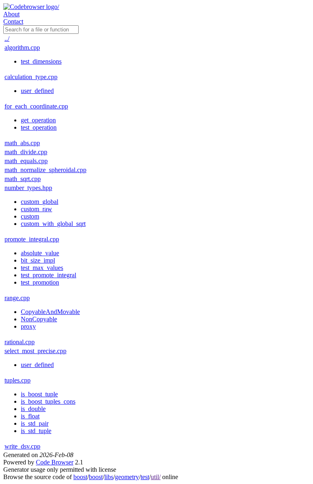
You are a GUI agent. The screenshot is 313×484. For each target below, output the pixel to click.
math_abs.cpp (22, 142)
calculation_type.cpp (30, 76)
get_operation (38, 120)
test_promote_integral (48, 275)
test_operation (39, 127)
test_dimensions (41, 61)
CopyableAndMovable (50, 311)
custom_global (39, 201)
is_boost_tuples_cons (48, 401)
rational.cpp (19, 341)
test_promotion (40, 282)
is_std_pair (34, 423)
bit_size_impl (38, 260)
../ (6, 38)
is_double (33, 408)
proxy (28, 326)
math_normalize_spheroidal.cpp (45, 169)
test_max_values (42, 267)
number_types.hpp (28, 187)
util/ (156, 476)
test (145, 476)
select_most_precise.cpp (35, 350)
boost (80, 476)
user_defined (37, 90)
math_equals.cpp (26, 160)
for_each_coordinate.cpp (36, 106)
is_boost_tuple (39, 394)
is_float (30, 416)
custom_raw (36, 209)
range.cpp (17, 297)
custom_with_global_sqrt (53, 223)
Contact (13, 21)
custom (30, 216)
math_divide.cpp (25, 151)
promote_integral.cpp (31, 239)
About (11, 14)
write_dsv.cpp (22, 446)
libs (108, 476)
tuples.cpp (17, 380)
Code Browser (54, 462)
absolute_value (40, 253)
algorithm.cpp (22, 47)
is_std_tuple (36, 430)
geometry (127, 476)
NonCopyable (39, 319)
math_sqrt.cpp (22, 178)
